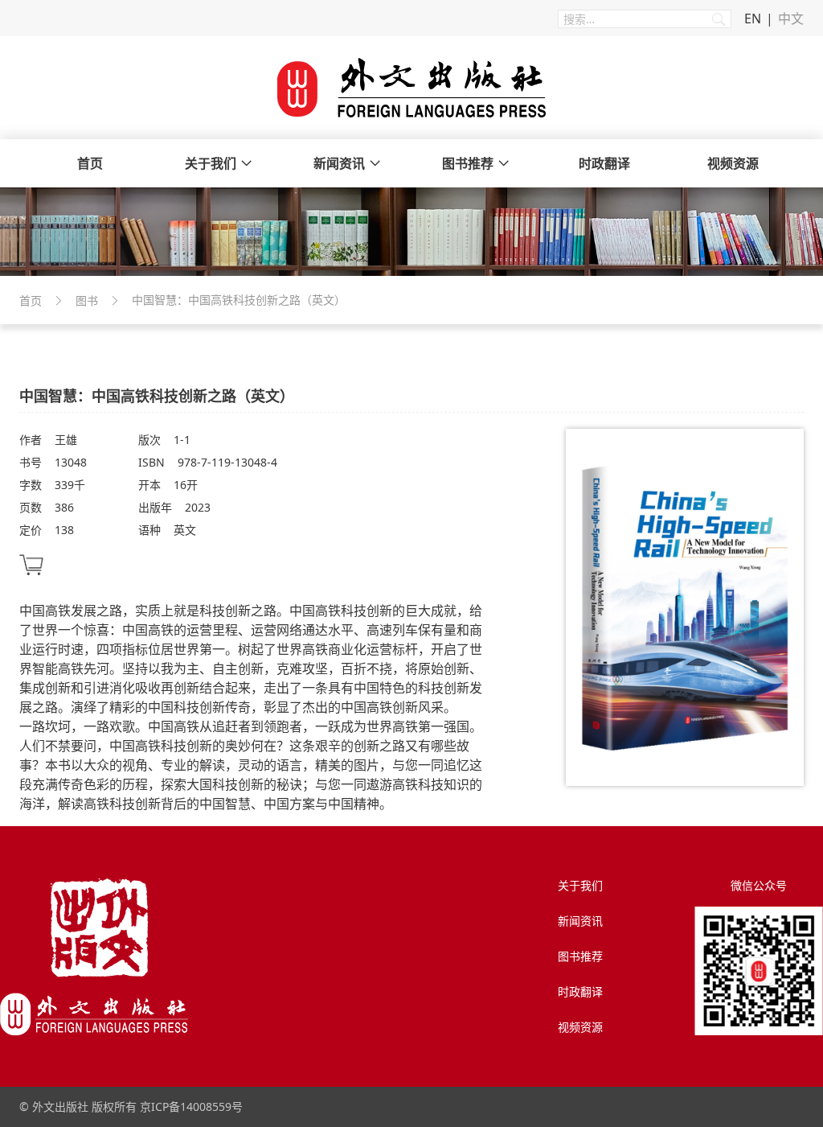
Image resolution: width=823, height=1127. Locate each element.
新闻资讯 (339, 163)
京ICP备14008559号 (191, 1106)
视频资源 (733, 163)
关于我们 (210, 163)
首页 (90, 163)
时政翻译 (604, 163)
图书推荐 (467, 163)
